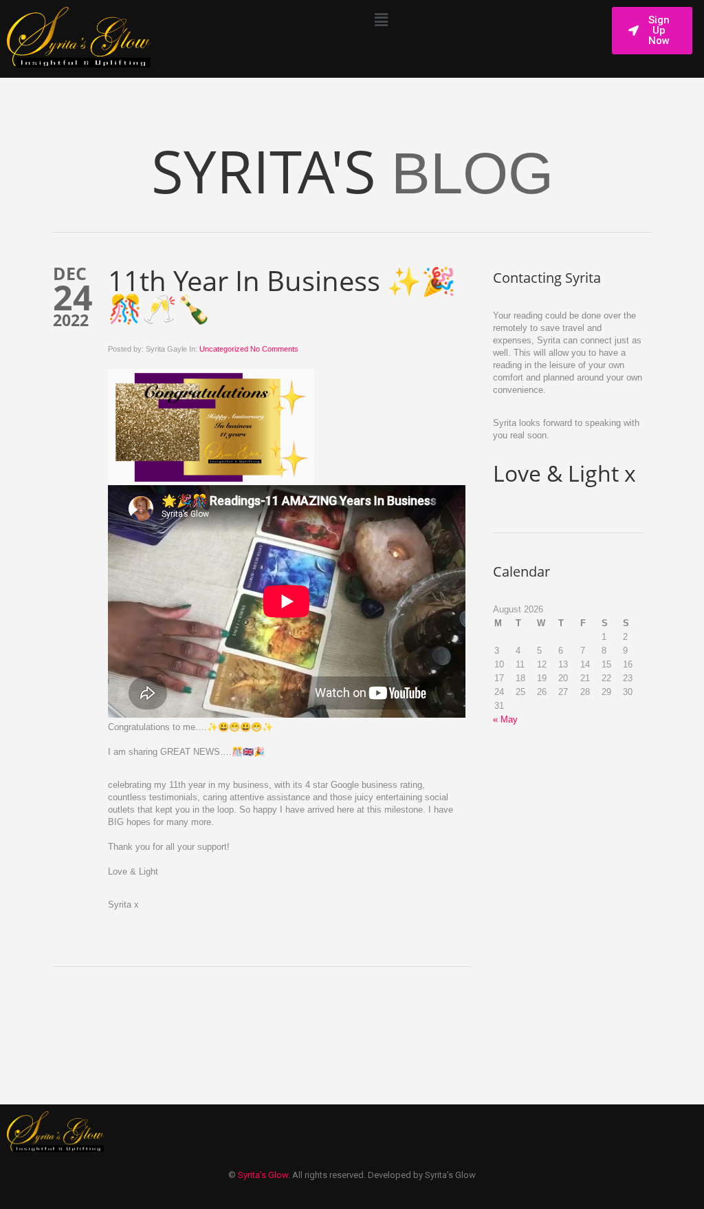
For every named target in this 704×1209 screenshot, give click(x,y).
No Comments (274, 349)
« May (505, 719)
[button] (381, 20)
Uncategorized (223, 349)
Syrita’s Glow (263, 1175)
